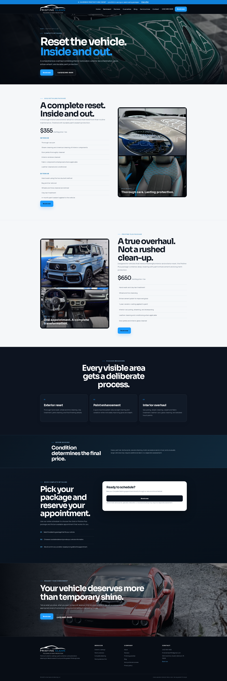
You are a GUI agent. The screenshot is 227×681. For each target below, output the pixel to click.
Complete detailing (100, 656)
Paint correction (99, 653)
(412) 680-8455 (167, 9)
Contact (156, 9)
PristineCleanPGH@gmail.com (171, 653)
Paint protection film (101, 659)
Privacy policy (128, 665)
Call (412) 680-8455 (65, 72)
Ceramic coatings (100, 649)
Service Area (145, 9)
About (126, 649)
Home (98, 9)
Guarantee (127, 9)
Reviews (117, 9)
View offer (145, 2)
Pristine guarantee (129, 656)
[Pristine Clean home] (54, 9)
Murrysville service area (131, 662)
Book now (181, 9)
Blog (135, 9)
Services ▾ (107, 9)
